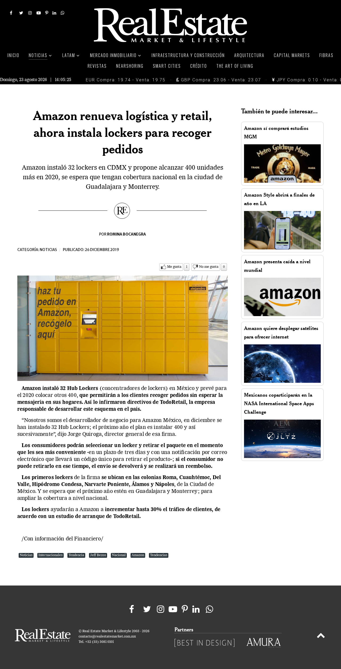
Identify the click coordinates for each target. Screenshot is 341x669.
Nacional (119, 555)
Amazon (138, 555)
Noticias (48, 250)
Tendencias (158, 555)
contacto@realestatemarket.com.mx (107, 636)
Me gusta (174, 267)
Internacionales (50, 555)
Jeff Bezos (98, 555)
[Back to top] (320, 636)
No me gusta (208, 267)
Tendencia (76, 555)
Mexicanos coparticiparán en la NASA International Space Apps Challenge (279, 403)
